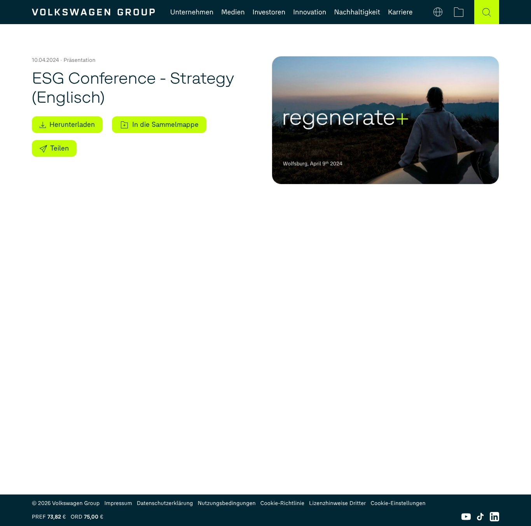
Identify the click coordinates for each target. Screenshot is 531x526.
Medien (233, 12)
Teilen (59, 148)
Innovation (309, 12)
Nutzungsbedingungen (227, 503)
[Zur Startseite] (93, 12)
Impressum (118, 503)
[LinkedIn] (494, 516)
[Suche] (486, 12)
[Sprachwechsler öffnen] (438, 12)
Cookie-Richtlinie (282, 503)
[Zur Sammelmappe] (458, 12)
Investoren (269, 12)
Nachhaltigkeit (357, 12)
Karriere (400, 12)
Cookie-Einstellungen (397, 503)
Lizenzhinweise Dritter (337, 503)
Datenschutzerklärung (165, 503)
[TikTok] (480, 516)
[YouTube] (466, 516)
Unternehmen (191, 12)
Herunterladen (72, 124)
